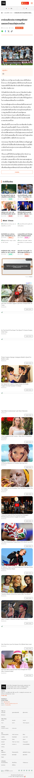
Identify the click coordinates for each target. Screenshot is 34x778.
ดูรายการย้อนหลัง (15, 712)
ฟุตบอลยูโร (14, 754)
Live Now (26, 3)
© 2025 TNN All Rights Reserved (16, 776)
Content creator (4, 728)
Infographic (25, 742)
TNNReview (25, 762)
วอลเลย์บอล (3, 754)
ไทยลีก (2, 757)
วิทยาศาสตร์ (14, 737)
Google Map (4, 695)
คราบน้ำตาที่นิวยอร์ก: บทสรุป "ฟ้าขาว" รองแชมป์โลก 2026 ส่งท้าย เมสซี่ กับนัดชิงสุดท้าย (25, 196)
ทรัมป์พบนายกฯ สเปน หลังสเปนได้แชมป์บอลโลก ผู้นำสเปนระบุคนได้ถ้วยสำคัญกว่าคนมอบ (8, 213)
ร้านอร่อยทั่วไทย (4, 762)
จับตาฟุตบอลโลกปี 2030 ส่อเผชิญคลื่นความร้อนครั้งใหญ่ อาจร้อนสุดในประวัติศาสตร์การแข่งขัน (8, 196)
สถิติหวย (13, 765)
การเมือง (3, 737)
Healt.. (27, 237)
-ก (6, 8)
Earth (10, 199)
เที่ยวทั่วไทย (14, 762)
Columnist (14, 728)
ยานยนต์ (2, 742)
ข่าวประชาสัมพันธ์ (26, 744)
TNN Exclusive (15, 734)
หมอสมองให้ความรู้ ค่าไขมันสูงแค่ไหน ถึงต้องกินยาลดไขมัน (25, 235)
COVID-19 (14, 744)
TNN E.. (11, 237)
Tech (2, 723)
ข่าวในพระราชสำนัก (4, 734)
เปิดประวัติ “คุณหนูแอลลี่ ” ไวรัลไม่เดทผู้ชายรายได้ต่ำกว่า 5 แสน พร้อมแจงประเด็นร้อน (25, 251)
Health (24, 720)
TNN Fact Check (15, 742)
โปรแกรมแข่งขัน (15, 752)
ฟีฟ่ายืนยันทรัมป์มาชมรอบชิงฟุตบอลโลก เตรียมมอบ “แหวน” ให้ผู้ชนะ (25, 213)
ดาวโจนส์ (3, 744)
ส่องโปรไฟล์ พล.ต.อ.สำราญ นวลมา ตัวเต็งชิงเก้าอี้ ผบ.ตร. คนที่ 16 (8, 235)
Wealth (13, 720)
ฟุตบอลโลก (25, 754)
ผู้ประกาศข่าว (25, 712)
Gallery (2, 746)
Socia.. (27, 254)
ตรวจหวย (3, 765)
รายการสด (3, 712)
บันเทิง (13, 739)
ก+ (11, 8)
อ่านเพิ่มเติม (17, 172)
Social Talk (25, 737)
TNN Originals (26, 723)
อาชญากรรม (3, 739)
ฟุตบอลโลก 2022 (8, 13)
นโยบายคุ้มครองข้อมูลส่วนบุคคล (17, 775)
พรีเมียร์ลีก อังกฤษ (26, 752)
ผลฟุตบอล (3, 752)
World (10, 216)
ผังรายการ (3, 715)
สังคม (24, 734)
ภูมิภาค (24, 739)
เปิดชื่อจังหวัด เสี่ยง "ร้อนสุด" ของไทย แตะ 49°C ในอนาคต (8, 251)
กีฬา (27, 199)
